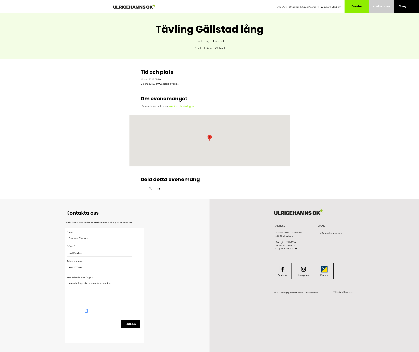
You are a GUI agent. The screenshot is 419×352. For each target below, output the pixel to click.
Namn (70, 232)
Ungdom (294, 6)
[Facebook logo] (282, 269)
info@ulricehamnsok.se (330, 232)
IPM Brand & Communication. (305, 292)
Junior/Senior (309, 6)
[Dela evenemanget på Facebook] (142, 188)
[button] (402, 6)
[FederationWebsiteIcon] (324, 269)
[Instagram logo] (303, 269)
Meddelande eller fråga (79, 277)
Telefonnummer (75, 261)
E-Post (70, 246)
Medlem (336, 6)
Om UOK (281, 6)
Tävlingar (324, 6)
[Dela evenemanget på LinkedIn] (158, 188)
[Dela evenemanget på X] (150, 188)
